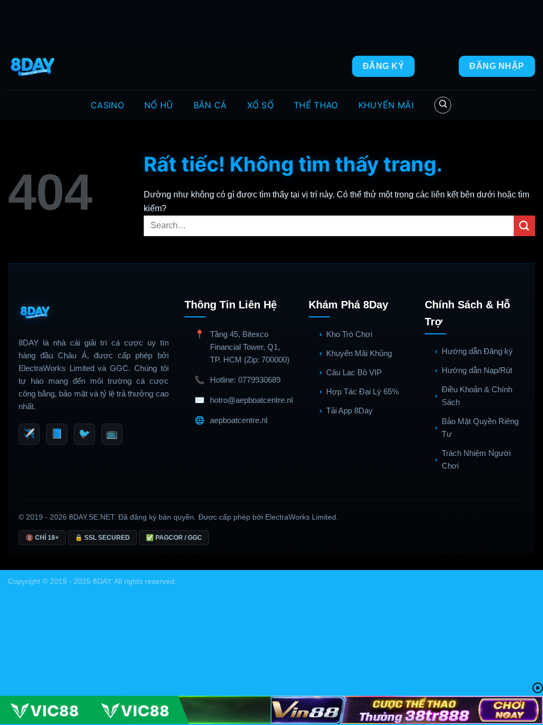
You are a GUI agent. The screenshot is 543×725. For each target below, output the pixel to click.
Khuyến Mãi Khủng (359, 353)
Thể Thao (316, 105)
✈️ (29, 433)
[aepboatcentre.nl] (33, 66)
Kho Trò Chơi (349, 334)
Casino (107, 105)
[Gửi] (524, 225)
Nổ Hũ (158, 105)
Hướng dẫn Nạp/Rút (477, 370)
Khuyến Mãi (386, 105)
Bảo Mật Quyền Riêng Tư (480, 427)
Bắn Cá (210, 105)
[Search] (442, 105)
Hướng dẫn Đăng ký (477, 351)
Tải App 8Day (349, 410)
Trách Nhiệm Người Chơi (476, 459)
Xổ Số (260, 105)
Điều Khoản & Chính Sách (477, 396)
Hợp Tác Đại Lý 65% (362, 391)
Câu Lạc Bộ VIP (354, 372)
